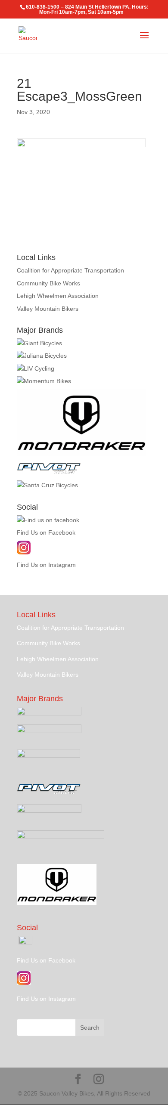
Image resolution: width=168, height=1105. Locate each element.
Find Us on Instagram (46, 564)
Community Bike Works (48, 283)
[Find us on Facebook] (48, 520)
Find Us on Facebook (46, 532)
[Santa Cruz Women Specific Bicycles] (42, 355)
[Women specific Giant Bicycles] (35, 368)
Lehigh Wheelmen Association (58, 295)
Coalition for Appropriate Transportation (70, 270)
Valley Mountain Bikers (47, 308)
